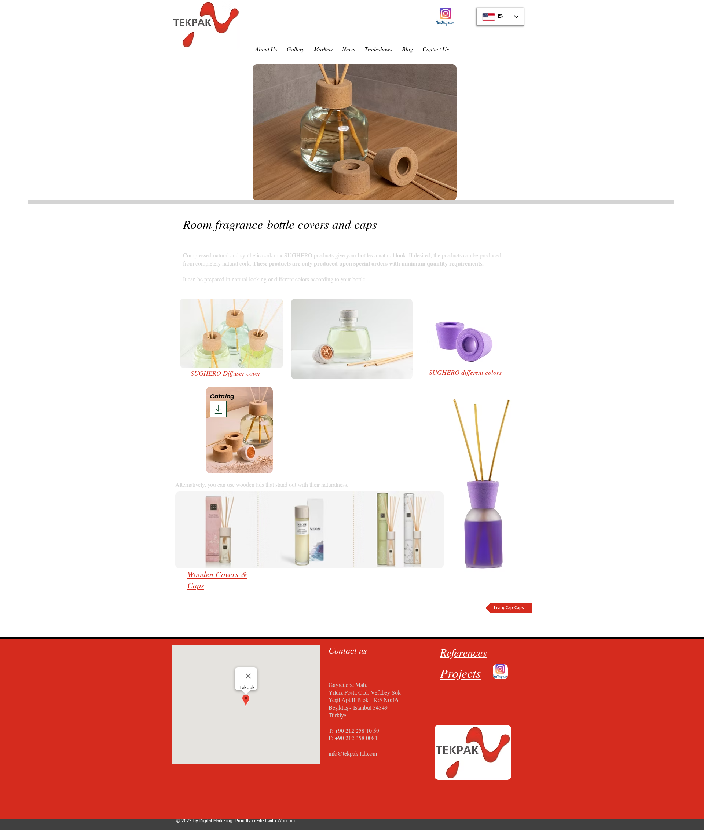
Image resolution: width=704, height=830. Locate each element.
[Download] (218, 409)
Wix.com (286, 821)
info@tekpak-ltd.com (353, 753)
